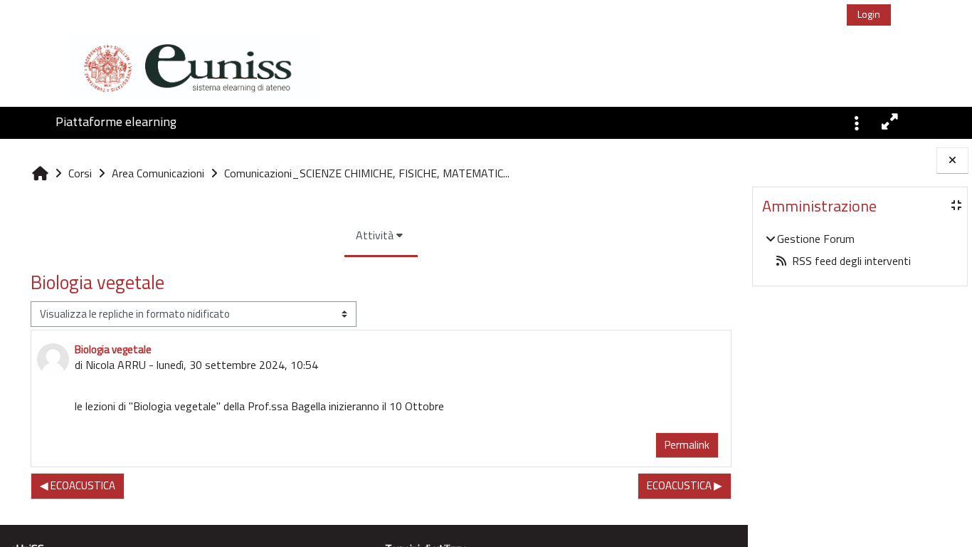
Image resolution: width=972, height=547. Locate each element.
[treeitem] (859, 250)
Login (868, 13)
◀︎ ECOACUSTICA (77, 485)
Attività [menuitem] (374, 235)
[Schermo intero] (890, 122)
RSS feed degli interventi (851, 260)
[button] (856, 122)
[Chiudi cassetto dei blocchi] (952, 160)
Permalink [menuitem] (687, 445)
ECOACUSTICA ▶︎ (684, 485)
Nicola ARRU (115, 364)
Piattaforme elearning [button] (116, 121)
